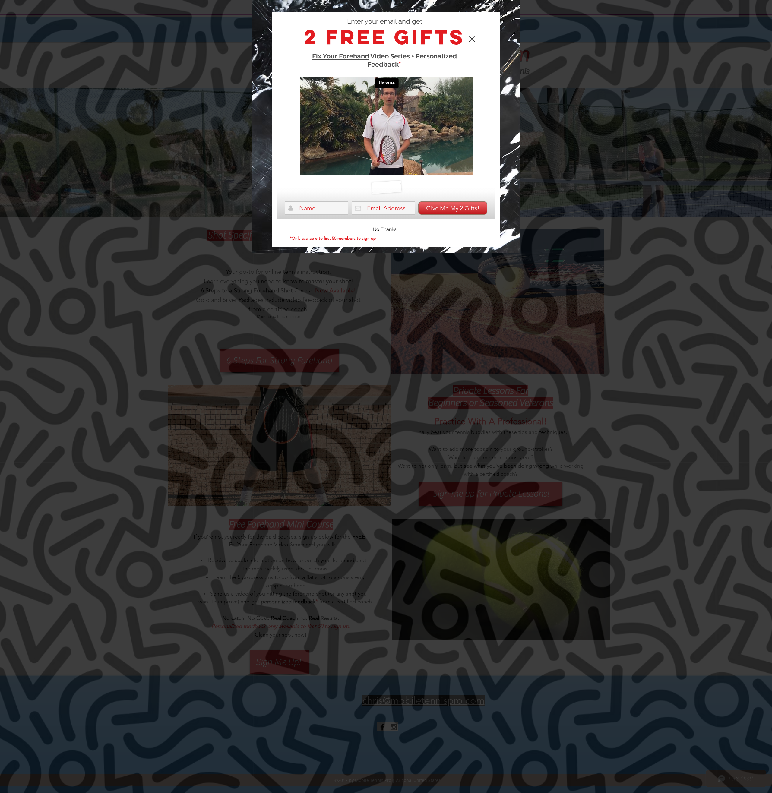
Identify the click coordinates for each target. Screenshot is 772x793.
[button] (384, 229)
